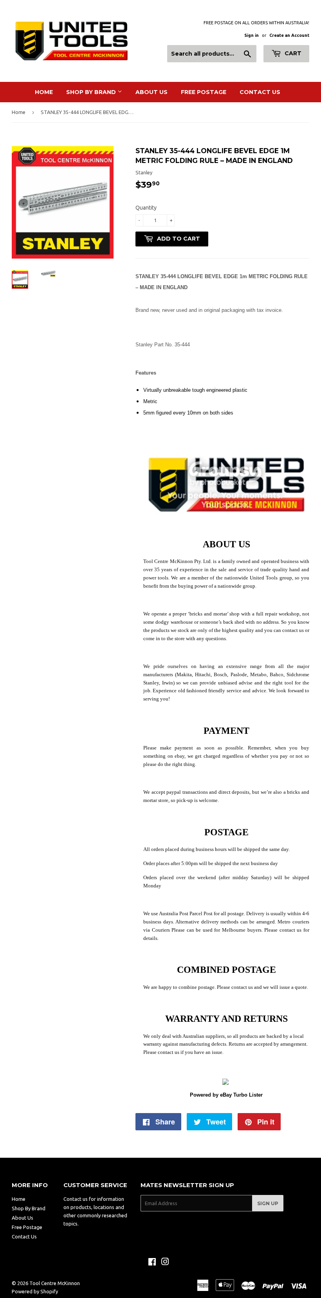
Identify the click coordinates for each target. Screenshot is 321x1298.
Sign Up (267, 1203)
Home (44, 92)
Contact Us (260, 92)
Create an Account (289, 35)
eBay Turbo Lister (241, 1095)
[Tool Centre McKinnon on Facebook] (152, 1262)
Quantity (146, 208)
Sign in (251, 35)
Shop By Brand (91, 92)
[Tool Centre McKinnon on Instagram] (165, 1262)
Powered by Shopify (35, 1291)
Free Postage (203, 92)
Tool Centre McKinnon (54, 1283)
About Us (151, 92)
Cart (292, 53)
